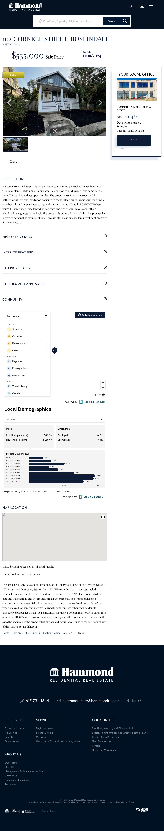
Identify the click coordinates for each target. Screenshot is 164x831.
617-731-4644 (130, 6)
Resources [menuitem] (10, 784)
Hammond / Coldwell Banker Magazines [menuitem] (58, 741)
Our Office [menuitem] (10, 767)
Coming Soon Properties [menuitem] (105, 737)
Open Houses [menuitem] (12, 741)
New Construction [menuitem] (102, 741)
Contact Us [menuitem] (11, 775)
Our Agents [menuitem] (11, 762)
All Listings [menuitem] (11, 732)
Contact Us (134, 140)
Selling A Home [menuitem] (44, 732)
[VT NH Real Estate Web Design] (141, 810)
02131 (57, 633)
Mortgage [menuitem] (41, 737)
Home (5, 633)
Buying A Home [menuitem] (44, 728)
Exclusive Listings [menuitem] (14, 728)
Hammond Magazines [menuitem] (104, 750)
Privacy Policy (49, 810)
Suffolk (36, 633)
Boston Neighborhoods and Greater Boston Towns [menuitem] (120, 732)
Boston (47, 633)
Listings (17, 633)
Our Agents (122, 148)
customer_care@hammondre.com (91, 700)
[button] (116, 21)
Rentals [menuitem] (9, 737)
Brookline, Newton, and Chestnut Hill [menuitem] (112, 728)
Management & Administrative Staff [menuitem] (24, 771)
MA (27, 633)
